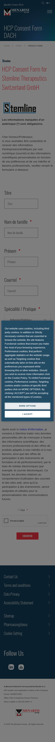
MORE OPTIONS (27, 406)
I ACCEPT (27, 414)
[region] (27, 371)
